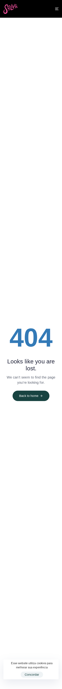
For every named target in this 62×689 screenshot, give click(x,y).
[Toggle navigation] (53, 9)
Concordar (32, 674)
